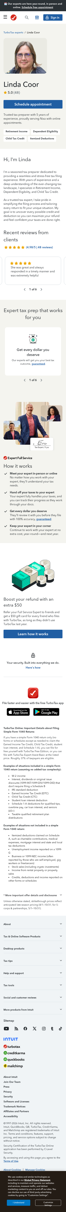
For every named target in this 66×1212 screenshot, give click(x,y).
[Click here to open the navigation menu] (5, 17)
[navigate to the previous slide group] (24, 289)
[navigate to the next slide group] (41, 289)
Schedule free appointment (37, 7)
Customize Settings (48, 1203)
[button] (33, 895)
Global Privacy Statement (37, 1180)
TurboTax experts (13, 32)
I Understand (18, 1202)
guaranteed (38, 363)
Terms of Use (11, 1161)
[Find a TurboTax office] (37, 17)
